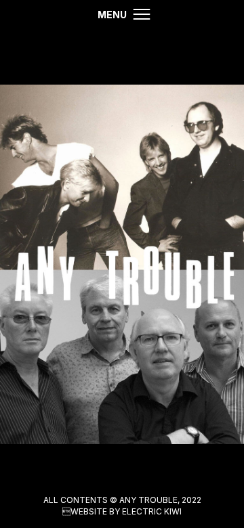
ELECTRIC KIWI (152, 511)
